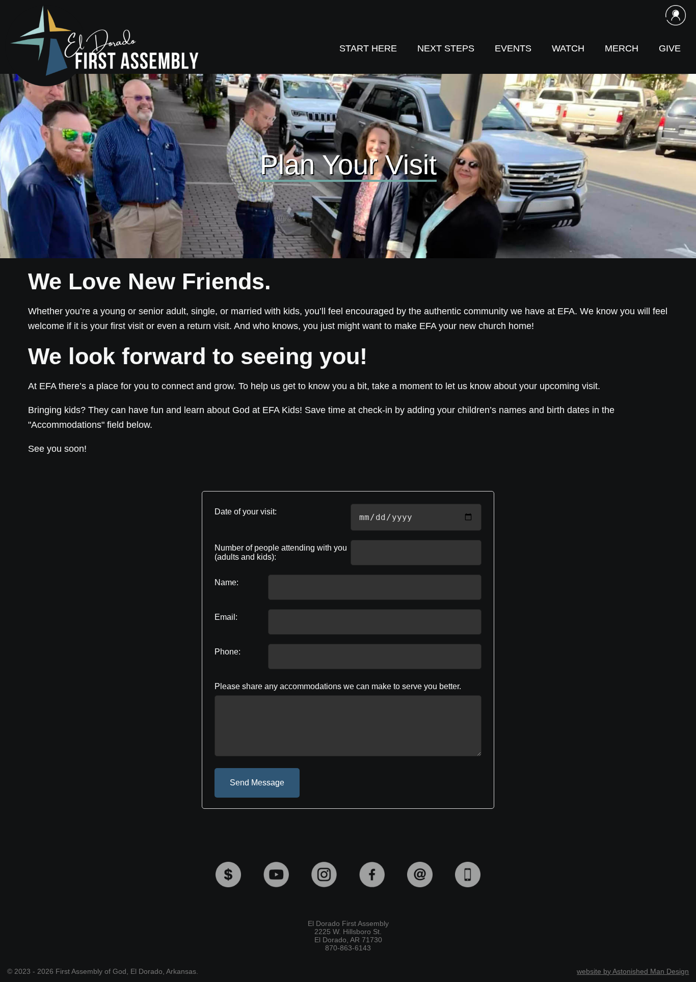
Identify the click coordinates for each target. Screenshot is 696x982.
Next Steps (445, 48)
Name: (226, 582)
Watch (568, 48)
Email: (226, 617)
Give (670, 48)
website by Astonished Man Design (633, 971)
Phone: (227, 651)
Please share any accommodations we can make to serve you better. (338, 686)
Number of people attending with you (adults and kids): (281, 552)
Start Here (368, 48)
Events (513, 48)
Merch (621, 48)
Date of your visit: (246, 511)
